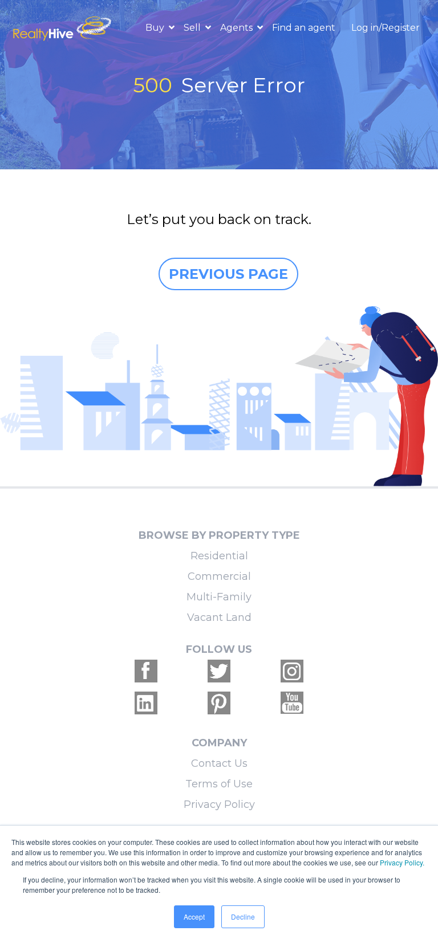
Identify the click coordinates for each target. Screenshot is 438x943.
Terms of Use (219, 784)
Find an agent (303, 27)
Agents (237, 27)
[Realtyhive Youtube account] (292, 703)
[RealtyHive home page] (63, 27)
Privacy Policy (219, 804)
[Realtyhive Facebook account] (146, 671)
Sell (193, 27)
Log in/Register (385, 27)
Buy (156, 27)
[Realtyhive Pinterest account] (219, 703)
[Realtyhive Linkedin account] (146, 703)
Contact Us (219, 763)
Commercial (219, 576)
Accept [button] (194, 916)
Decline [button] (243, 916)
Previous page (228, 274)
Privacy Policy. (402, 862)
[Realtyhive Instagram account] (292, 671)
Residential (219, 556)
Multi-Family (219, 597)
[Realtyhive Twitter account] (219, 671)
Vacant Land (219, 617)
